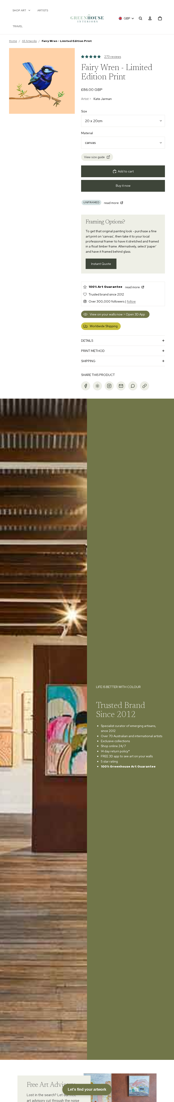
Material (87, 133)
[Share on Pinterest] (97, 385)
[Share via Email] (121, 385)
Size (84, 111)
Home (13, 41)
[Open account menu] (150, 18)
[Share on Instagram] (109, 385)
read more (111, 203)
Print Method (93, 351)
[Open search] (140, 18)
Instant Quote (101, 264)
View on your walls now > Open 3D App (117, 314)
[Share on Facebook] (85, 385)
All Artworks (29, 41)
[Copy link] (144, 385)
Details (87, 341)
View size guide (94, 157)
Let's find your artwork (87, 1089)
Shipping (88, 361)
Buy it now (123, 186)
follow (131, 301)
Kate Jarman (103, 99)
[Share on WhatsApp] (132, 385)
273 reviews (112, 57)
